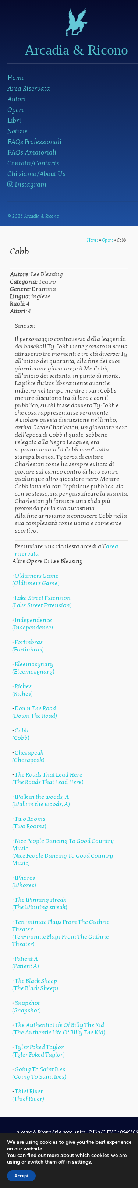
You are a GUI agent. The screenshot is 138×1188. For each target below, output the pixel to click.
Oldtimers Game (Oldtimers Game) (36, 579)
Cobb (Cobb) (20, 734)
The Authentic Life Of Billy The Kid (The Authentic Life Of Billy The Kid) (58, 1029)
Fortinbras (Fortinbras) (28, 646)
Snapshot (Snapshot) (26, 1006)
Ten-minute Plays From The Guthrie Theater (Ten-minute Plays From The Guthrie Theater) (61, 933)
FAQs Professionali (34, 142)
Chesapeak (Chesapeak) (28, 756)
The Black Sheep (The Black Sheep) (35, 984)
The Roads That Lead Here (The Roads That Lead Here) (48, 778)
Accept (21, 1176)
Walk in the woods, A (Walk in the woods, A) (41, 800)
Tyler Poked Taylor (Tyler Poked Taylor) (38, 1051)
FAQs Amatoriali (31, 153)
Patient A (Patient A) (25, 962)
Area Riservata (28, 88)
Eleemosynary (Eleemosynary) (33, 668)
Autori (16, 99)
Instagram (29, 185)
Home (16, 78)
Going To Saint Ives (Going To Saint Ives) (39, 1073)
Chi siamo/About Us (36, 174)
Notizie (17, 131)
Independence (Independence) (32, 623)
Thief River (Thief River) (28, 1095)
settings (81, 1162)
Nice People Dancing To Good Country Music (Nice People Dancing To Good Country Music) (63, 852)
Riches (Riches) (22, 690)
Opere (16, 110)
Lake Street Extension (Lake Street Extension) (42, 601)
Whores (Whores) (24, 881)
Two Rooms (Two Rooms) (29, 822)
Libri (14, 120)
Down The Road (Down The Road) (34, 712)
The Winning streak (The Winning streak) (39, 903)
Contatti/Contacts (33, 163)
